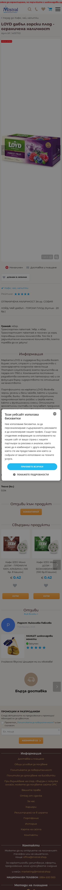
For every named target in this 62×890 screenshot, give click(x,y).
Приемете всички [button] (32, 466)
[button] (31, 475)
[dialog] (30, 445)
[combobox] (54, 413)
